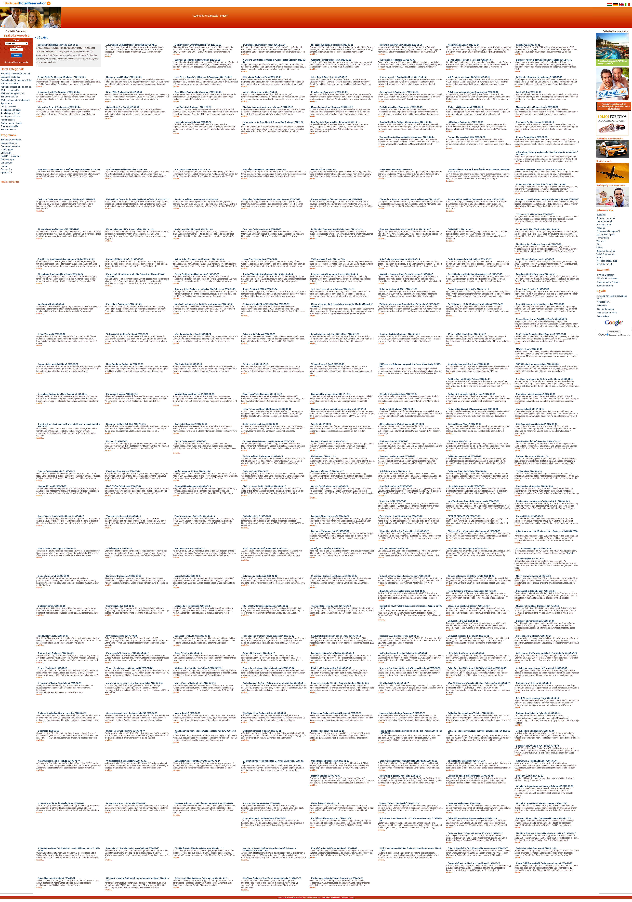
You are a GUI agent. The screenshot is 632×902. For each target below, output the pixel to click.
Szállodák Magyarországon (615, 31)
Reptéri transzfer (604, 161)
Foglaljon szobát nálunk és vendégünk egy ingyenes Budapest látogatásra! (613, 106)
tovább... (108, 56)
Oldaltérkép (325, 897)
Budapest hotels (348, 897)
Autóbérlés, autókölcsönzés (609, 139)
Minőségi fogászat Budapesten (610, 185)
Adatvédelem (336, 897)
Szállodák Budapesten (16, 31)
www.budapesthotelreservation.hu (291, 897)
